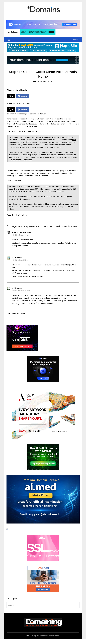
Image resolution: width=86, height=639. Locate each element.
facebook (24, 96)
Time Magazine (25, 131)
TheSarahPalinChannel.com (27, 157)
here (25, 215)
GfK (22, 186)
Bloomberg (24, 189)
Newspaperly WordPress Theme (48, 636)
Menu (75, 39)
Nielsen (61, 204)
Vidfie (14, 288)
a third (43, 196)
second (44, 142)
